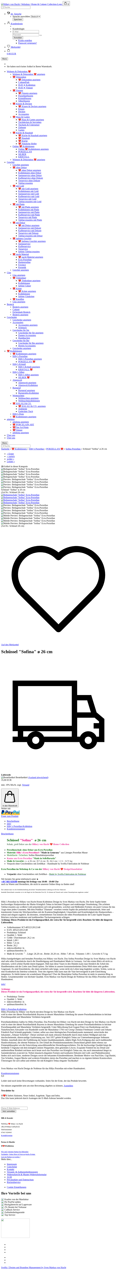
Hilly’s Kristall (19, 364)
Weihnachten (18, 395)
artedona (11, 419)
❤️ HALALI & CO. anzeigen (32, 406)
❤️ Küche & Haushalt (23, 132)
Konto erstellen (25, 40)
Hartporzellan (24, 262)
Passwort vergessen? (27, 43)
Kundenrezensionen (16, 829)
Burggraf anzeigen (26, 390)
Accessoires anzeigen (28, 325)
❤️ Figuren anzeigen (27, 93)
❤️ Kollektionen (14, 351)
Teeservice (23, 249)
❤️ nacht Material (21, 254)
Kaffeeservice (24, 246)
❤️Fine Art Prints (21, 427)
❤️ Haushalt (24, 138)
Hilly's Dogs (18, 414)
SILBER (22, 154)
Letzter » (11, 461)
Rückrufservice (14, 1182)
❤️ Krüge (17, 288)
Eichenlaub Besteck (21, 312)
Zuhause (22, 127)
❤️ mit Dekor (19, 222)
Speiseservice (24, 244)
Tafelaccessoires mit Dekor (30, 236)
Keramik (22, 267)
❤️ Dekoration (19, 77)
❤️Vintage (17, 430)
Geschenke (12, 317)
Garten (21, 130)
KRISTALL (23, 157)
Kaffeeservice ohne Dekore (30, 178)
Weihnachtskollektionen (29, 401)
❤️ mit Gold (18, 186)
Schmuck (22, 327)
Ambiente (22, 409)
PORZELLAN (25, 151)
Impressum (12, 1164)
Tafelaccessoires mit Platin (30, 220)
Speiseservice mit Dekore (29, 228)
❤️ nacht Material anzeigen (30, 257)
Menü (4, 59)
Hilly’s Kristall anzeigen (29, 367)
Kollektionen (24, 283)
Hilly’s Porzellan (20, 356)
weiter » (10, 459)
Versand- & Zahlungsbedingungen (22, 1172)
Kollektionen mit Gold (28, 191)
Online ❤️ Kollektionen (23, 146)
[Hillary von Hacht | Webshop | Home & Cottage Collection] (32, 4)
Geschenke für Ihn (21, 340)
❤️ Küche (23, 141)
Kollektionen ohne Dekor (29, 173)
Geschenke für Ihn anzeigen (31, 343)
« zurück (11, 456)
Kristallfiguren (24, 98)
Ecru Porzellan (25, 259)
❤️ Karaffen (18, 299)
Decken (21, 111)
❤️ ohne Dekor (20, 167)
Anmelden (68, 1085)
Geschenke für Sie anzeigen (30, 333)
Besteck (10, 304)
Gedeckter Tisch (25, 411)
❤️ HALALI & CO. (22, 403)
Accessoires (23, 114)
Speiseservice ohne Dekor (30, 175)
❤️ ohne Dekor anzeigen (29, 170)
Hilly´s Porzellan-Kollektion (19, 826)
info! (9, 823)
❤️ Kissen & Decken (22, 103)
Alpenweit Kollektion (28, 385)
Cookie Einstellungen (16, 1187)
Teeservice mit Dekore (28, 233)
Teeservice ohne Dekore (29, 180)
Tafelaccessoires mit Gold (29, 201)
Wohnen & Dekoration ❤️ (19, 71)
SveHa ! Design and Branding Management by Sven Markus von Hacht (33, 1267)
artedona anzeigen (21, 422)
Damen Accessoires (27, 335)
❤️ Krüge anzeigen (27, 291)
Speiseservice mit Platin (29, 212)
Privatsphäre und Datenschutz (20, 1179)
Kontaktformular (6, 1135)
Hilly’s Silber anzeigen (28, 375)
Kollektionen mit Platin (28, 209)
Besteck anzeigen (20, 307)
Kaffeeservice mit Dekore (29, 230)
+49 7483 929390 (9, 881)
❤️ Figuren (18, 90)
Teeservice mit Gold (27, 199)
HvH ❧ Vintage (25, 88)
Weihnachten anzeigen (28, 398)
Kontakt (10, 1169)
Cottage (16, 309)
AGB (9, 1177)
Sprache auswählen (21, 16)
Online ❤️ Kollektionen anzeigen (33, 149)
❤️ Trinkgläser (19, 278)
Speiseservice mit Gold (28, 194)
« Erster (10, 454)
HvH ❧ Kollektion (26, 85)
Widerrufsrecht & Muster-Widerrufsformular (27, 1174)
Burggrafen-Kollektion (28, 393)
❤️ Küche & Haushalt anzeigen (32, 135)
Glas (9, 272)
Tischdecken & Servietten (29, 122)
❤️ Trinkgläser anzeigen (29, 280)
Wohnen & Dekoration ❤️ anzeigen (29, 74)
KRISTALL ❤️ (25, 369)
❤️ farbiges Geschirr (22, 238)
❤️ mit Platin (19, 204)
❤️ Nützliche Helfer (27, 143)
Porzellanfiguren (25, 96)
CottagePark (23, 82)
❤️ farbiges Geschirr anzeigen (32, 241)
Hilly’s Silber (18, 372)
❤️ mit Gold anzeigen (28, 188)
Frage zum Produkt (9, 816)
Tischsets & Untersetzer (29, 125)
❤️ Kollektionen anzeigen (24, 354)
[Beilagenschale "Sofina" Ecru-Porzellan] (20, 495)
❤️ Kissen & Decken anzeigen (32, 106)
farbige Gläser (24, 286)
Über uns (11, 435)
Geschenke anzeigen (22, 320)
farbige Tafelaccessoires (29, 251)
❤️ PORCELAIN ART (23, 424)
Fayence (22, 265)
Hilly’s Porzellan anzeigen (30, 359)
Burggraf (17, 388)
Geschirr (11, 162)
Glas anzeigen (19, 275)
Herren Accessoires (27, 345)
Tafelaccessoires (25, 183)
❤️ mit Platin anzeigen (28, 207)
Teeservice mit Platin (27, 217)
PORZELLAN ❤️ (26, 361)
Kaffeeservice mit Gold (28, 196)
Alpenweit (17, 380)
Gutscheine (12, 1167)
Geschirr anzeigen (21, 165)
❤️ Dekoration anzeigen (29, 79)
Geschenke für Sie (21, 330)
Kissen (21, 109)
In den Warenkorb (10, 806)
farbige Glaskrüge (26, 296)
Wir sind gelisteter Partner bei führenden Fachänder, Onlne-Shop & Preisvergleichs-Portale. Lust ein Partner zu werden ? (18, 1154)
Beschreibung (13, 821)
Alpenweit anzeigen (27, 382)
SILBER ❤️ (24, 377)
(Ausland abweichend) (38, 777)
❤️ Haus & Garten (21, 117)
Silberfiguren (24, 101)
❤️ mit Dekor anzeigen (28, 225)
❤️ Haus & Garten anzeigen (31, 119)
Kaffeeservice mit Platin (29, 215)
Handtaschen (24, 338)
